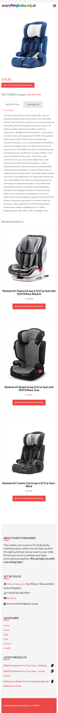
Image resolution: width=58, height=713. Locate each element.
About (7, 630)
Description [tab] (12, 104)
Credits (7, 648)
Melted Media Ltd (15, 584)
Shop (6, 639)
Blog (6, 634)
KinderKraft (34, 94)
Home (7, 625)
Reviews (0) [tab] (33, 104)
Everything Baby (18, 8)
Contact (7, 643)
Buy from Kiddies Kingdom (18, 85)
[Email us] (11, 598)
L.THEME (35, 705)
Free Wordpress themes (15, 705)
